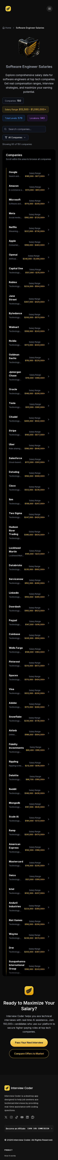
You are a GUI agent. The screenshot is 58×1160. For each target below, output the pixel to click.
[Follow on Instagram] (11, 1117)
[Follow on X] (5, 1117)
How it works (10, 1156)
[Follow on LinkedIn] (27, 1117)
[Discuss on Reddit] (32, 1117)
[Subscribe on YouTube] (22, 1117)
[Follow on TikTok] (16, 1117)
